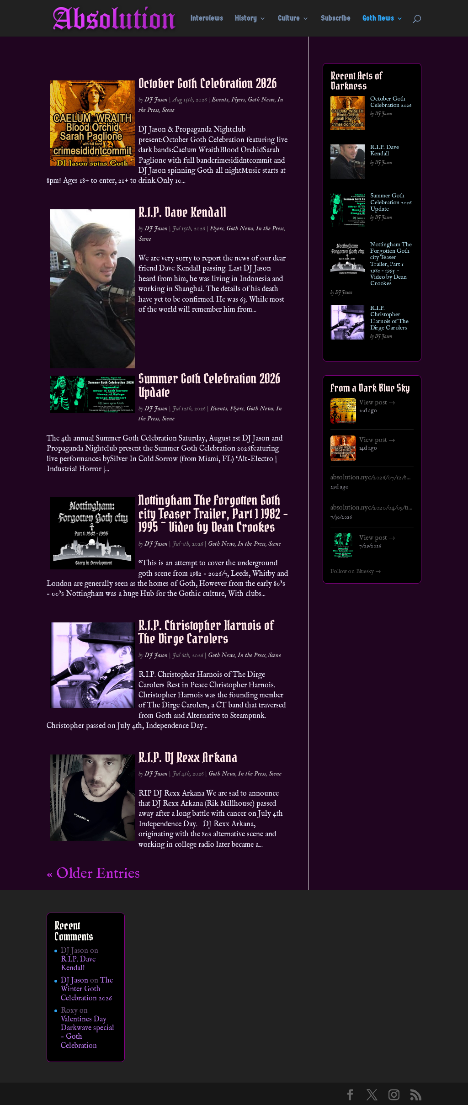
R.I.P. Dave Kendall (182, 212)
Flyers (238, 100)
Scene (168, 110)
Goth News (378, 18)
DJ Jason (156, 100)
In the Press (270, 228)
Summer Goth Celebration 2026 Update (209, 385)
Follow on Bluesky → (355, 571)
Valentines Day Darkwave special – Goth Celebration (87, 1033)
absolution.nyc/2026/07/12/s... (370, 477)
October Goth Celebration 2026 (207, 83)
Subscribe (336, 18)
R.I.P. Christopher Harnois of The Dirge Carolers (206, 631)
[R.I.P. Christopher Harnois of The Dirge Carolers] (347, 324)
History (246, 18)
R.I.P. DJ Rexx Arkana (188, 757)
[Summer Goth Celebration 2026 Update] (347, 212)
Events (220, 100)
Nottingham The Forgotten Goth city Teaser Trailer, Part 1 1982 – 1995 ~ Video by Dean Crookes (213, 513)
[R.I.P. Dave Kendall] (347, 163)
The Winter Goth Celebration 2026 (87, 989)
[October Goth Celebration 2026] (347, 115)
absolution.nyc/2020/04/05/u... (371, 508)
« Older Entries (93, 874)
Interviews (207, 18)
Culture (289, 18)
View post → (377, 402)
